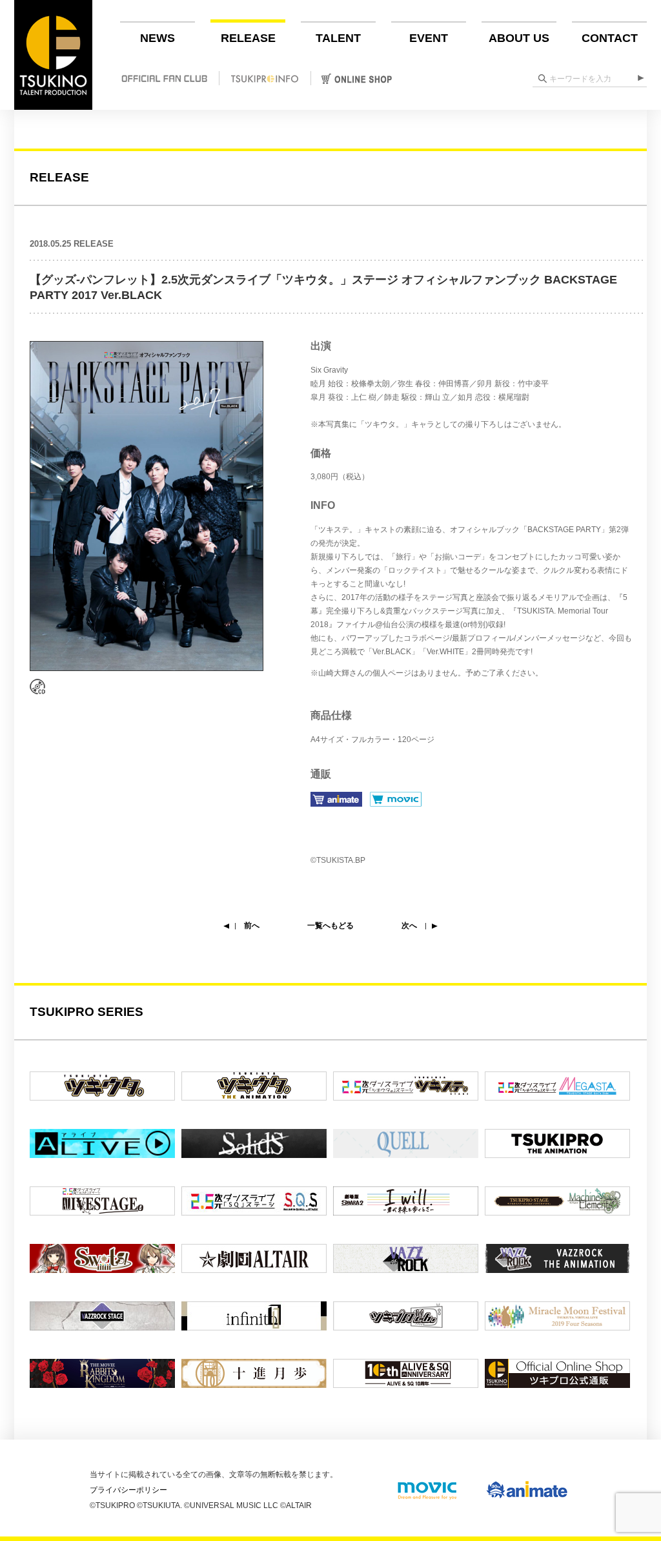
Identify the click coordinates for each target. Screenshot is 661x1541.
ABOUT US (519, 38)
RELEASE (248, 38)
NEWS (157, 38)
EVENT (428, 38)
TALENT (338, 38)
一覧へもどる (330, 925)
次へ (409, 925)
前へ (251, 925)
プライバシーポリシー (128, 1489)
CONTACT (610, 38)
